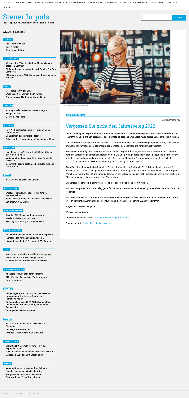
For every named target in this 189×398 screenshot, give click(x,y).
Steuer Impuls (26, 17)
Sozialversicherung (138, 2)
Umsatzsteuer (172, 2)
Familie (30, 2)
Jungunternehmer (96, 2)
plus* (14, 7)
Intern (69, 2)
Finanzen (39, 2)
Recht (125, 2)
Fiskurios (49, 2)
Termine (160, 2)
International (79, 2)
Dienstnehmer (19, 2)
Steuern (152, 2)
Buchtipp (8, 2)
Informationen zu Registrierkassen (112, 217)
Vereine (7, 7)
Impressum (34, 393)
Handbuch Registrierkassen (98, 223)
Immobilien (59, 2)
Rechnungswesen (113, 2)
